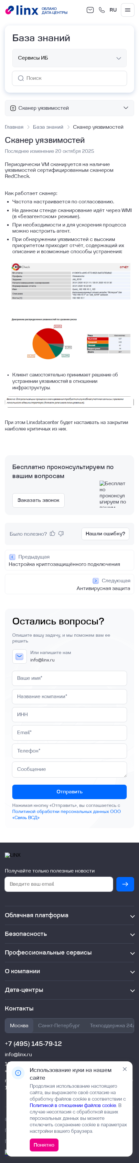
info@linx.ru (42, 660)
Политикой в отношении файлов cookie (73, 1105)
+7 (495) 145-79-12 (33, 1044)
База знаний (48, 127)
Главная (14, 127)
